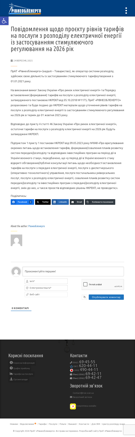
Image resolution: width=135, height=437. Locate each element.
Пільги (63, 424)
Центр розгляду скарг (113, 424)
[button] (4, 21)
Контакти (84, 424)
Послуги (53, 424)
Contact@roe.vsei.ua (83, 393)
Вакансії (72, 424)
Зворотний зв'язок (82, 397)
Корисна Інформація (24, 363)
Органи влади (20, 379)
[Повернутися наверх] (127, 429)
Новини (14, 424)
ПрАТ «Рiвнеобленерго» (42, 431)
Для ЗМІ (95, 424)
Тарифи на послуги (23, 374)
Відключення (27, 424)
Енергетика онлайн (86, 405)
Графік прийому (21, 368)
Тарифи (42, 424)
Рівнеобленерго (36, 226)
